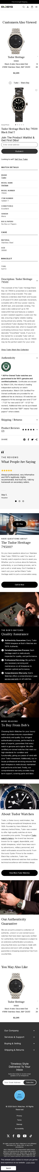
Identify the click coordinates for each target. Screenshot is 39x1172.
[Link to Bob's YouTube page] (24, 1136)
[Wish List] (36, 90)
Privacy (19, 1116)
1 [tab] (16, 501)
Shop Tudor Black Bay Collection (15, 350)
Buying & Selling (12, 1043)
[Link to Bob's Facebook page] (13, 1136)
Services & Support (14, 1037)
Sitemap (19, 1124)
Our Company (11, 1030)
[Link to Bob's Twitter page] (8, 1136)
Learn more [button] (30, 1163)
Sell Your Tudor (21, 159)
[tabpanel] (19, 484)
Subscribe (29, 1082)
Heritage (4, 185)
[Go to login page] (28, 7)
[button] (15, 124)
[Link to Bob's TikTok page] (30, 1136)
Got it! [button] (8, 1168)
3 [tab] (23, 501)
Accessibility (19, 1128)
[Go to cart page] (32, 7)
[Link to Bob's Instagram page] (18, 1136)
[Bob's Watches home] (7, 7)
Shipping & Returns (14, 1050)
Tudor (3, 178)
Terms (19, 1120)
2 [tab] (19, 501)
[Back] (10, 83)
